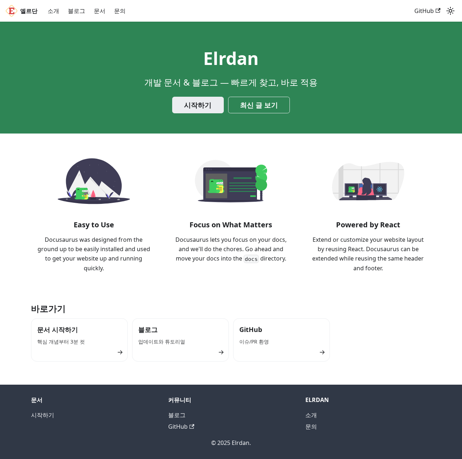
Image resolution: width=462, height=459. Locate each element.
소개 (53, 11)
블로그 (76, 11)
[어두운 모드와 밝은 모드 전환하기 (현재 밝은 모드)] (450, 11)
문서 (99, 11)
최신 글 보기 (259, 105)
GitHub (424, 11)
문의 (120, 11)
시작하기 (198, 105)
